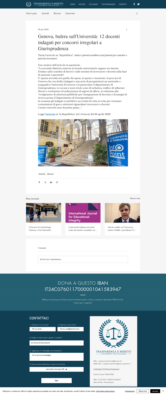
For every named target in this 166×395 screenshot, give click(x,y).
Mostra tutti (135, 198)
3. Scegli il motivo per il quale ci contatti (45, 338)
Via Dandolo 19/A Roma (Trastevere (106, 369)
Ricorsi (57, 13)
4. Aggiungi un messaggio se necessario (46, 351)
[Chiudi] (163, 391)
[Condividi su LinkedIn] (51, 182)
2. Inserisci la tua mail (66, 325)
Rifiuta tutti (143, 391)
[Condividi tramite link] (57, 182)
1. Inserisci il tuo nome (39, 325)
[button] (137, 13)
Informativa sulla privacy (105, 391)
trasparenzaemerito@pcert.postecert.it (117, 364)
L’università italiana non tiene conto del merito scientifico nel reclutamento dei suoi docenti (82, 228)
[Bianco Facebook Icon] (134, 4)
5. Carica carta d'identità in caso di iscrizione (47, 364)
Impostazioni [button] (130, 391)
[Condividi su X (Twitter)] (45, 182)
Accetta (155, 391)
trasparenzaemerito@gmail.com (110, 361)
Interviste (70, 13)
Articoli (45, 13)
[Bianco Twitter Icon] (138, 4)
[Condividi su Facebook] (39, 182)
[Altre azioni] (126, 29)
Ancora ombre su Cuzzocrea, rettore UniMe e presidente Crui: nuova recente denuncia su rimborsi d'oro (122, 228)
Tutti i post (31, 13)
